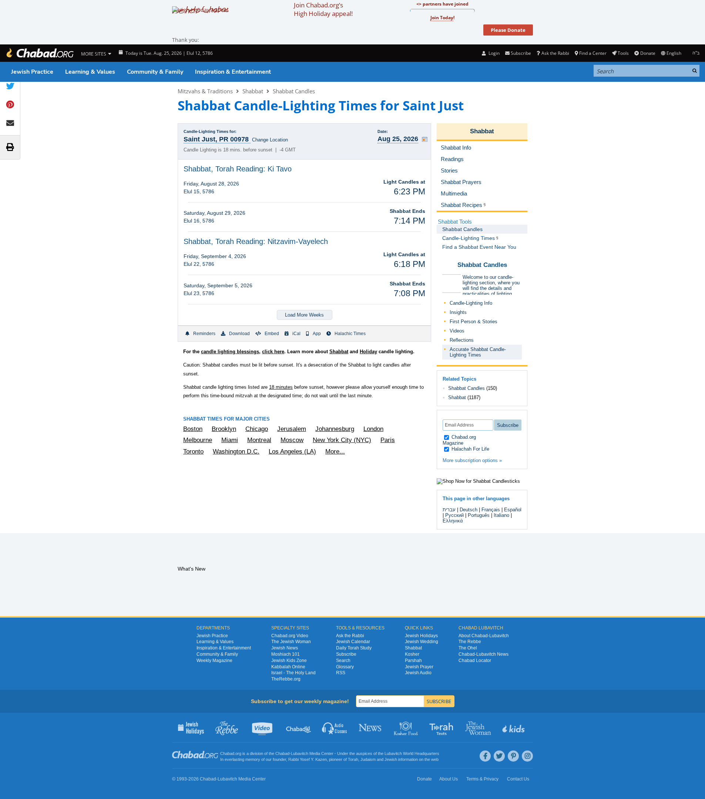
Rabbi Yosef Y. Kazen (307, 759)
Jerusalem (291, 428)
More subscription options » (472, 460)
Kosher (412, 654)
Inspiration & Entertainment (233, 72)
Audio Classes (334, 727)
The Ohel (468, 648)
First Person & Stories (473, 321)
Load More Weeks (304, 315)
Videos (457, 331)
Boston (192, 428)
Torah (353, 759)
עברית (449, 509)
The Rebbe (470, 641)
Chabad (282, 753)
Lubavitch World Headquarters (412, 753)
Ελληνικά (453, 521)
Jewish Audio (418, 672)
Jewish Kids (514, 727)
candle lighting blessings (230, 351)
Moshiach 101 (285, 654)
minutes (281, 387)
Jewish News (284, 648)
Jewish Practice (32, 72)
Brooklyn (224, 428)
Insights (458, 312)
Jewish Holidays (421, 635)
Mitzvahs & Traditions (205, 91)
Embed (272, 333)
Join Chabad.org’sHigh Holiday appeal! (323, 9)
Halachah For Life (469, 449)
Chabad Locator (475, 660)
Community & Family (155, 72)
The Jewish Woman (291, 641)
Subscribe (346, 654)
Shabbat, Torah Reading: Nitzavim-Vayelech (256, 241)
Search (343, 660)
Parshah (413, 660)
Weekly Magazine (214, 660)
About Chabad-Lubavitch (484, 635)
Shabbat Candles (294, 91)
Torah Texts (442, 727)
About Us (448, 779)
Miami (229, 440)
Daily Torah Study (354, 648)
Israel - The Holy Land (293, 672)
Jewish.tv (262, 727)
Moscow (292, 440)
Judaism (368, 759)
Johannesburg (334, 428)
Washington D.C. (236, 451)
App (317, 333)
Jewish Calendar (353, 641)
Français (490, 509)
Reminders (204, 333)
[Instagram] (527, 756)
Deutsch (468, 509)
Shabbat (252, 91)
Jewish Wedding (421, 641)
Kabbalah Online (288, 666)
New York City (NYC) (342, 440)
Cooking (406, 727)
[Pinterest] (513, 756)
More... (335, 451)
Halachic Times (350, 333)
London (373, 428)
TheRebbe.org (286, 679)
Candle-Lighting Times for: (210, 131)
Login (493, 53)
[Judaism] (40, 53)
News (370, 727)
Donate (647, 53)
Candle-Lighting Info (471, 303)
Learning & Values (90, 72)
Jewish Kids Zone (289, 660)
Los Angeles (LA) (292, 451)
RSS (340, 672)
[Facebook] (485, 756)
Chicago (256, 428)
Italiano (501, 515)
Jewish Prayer (419, 666)
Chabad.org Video (289, 635)
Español (512, 509)
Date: (382, 131)
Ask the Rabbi (555, 53)
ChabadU (298, 727)
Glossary (345, 666)
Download (239, 333)
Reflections (462, 340)
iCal (296, 333)
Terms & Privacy (482, 779)
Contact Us (518, 779)
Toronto (193, 451)
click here (273, 351)
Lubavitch (299, 753)
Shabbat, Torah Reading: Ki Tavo (238, 169)
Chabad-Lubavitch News (483, 654)
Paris (387, 440)
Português (479, 515)
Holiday (368, 351)
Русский (454, 515)
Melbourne (197, 440)
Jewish (391, 759)
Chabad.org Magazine (459, 440)
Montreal (259, 440)
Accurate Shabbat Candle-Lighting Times (478, 352)
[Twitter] (499, 756)
